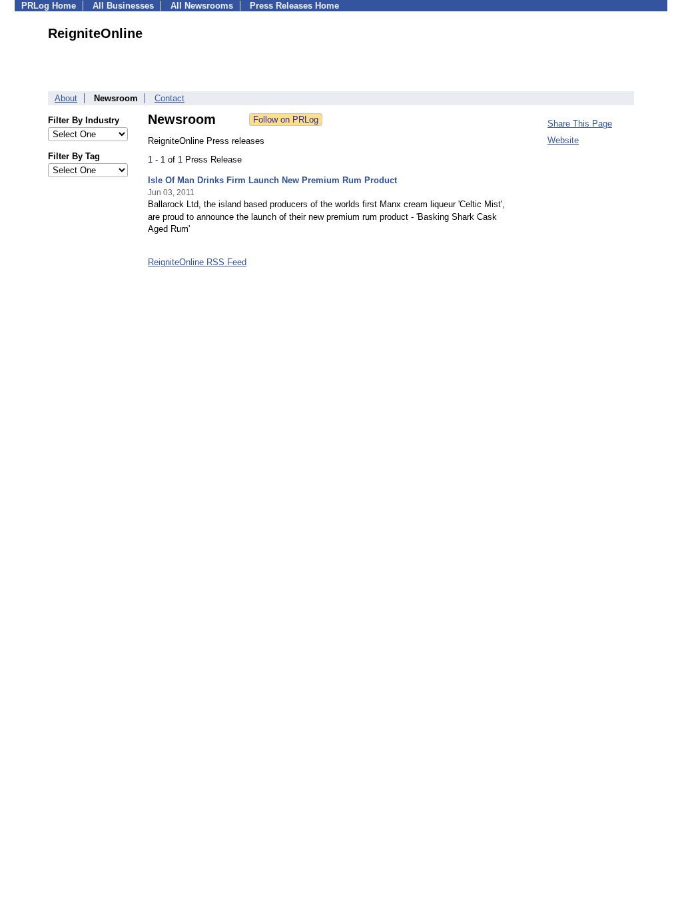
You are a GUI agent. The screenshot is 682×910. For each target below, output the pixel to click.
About (66, 98)
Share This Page (579, 124)
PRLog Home (48, 6)
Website (563, 140)
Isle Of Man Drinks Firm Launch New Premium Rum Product (272, 180)
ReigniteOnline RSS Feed (197, 262)
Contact (169, 98)
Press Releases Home (294, 6)
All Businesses (123, 6)
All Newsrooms (201, 6)
